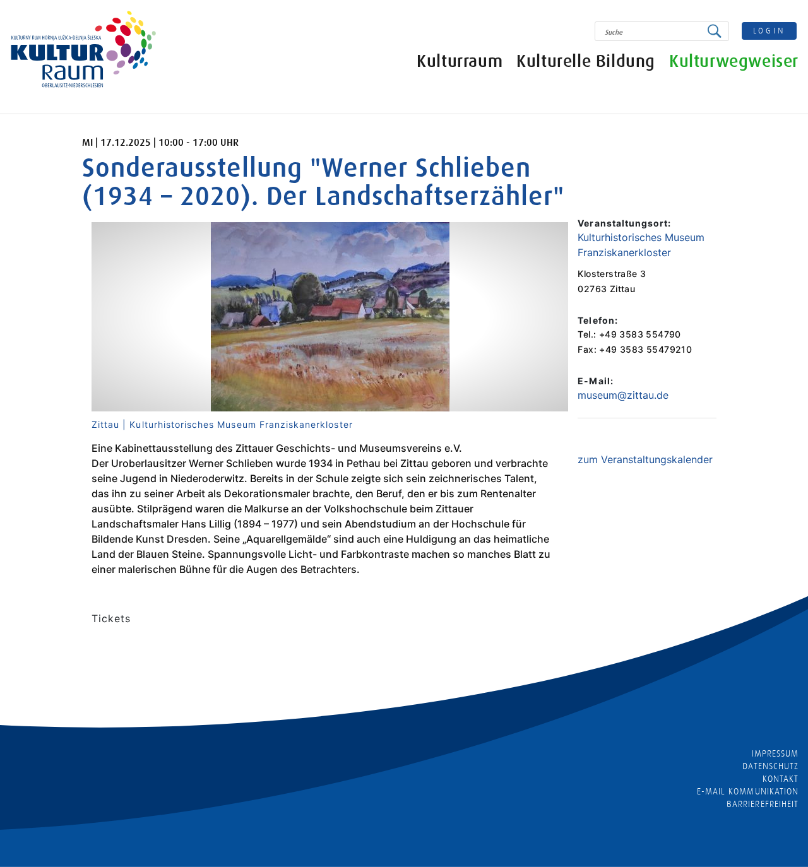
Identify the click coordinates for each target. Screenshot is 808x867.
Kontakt (781, 779)
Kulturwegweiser (734, 61)
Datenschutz (770, 766)
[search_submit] (717, 31)
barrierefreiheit (763, 804)
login (769, 30)
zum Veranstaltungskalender (645, 459)
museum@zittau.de (623, 395)
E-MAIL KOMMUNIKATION (748, 791)
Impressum (775, 753)
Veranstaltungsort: (624, 223)
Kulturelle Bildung (585, 61)
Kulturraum (459, 61)
